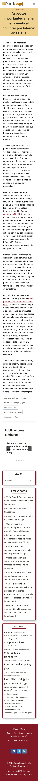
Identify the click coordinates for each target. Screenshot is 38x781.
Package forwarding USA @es (12, 675)
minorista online (10, 407)
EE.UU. (23, 398)
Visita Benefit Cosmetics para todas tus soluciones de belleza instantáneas (18, 500)
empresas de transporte (12, 654)
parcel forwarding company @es (17, 687)
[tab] (15, 460)
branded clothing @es (19, 632)
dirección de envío (10, 646)
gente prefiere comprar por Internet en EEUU (18, 301)
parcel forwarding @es (16, 683)
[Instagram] (24, 751)
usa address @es (11, 417)
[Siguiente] (30, 448)
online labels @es (21, 672)
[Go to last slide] (8, 448)
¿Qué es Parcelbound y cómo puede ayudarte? (19, 734)
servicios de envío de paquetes (15, 697)
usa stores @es (25, 712)
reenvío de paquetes (16, 690)
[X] (19, 751)
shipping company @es (13, 700)
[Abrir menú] (34, 4)
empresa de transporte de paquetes (16, 649)
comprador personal (10, 639)
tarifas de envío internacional (13, 703)
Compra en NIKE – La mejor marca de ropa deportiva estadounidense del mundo (17, 576)
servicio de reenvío (11, 694)
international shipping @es (14, 403)
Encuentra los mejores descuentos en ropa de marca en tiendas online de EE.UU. (17, 538)
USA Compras (18, 9)
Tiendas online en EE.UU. (13, 707)
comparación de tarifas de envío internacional (18, 636)
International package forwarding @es (17, 660)
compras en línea (11, 398)
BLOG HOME (19, 729)
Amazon (8, 632)
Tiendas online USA (12, 710)
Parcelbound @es (16, 679)
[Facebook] (13, 751)
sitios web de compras (13, 412)
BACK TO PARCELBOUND (19, 740)
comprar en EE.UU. (11, 214)
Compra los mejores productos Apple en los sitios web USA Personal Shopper (17, 527)
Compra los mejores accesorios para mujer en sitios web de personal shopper (18, 550)
